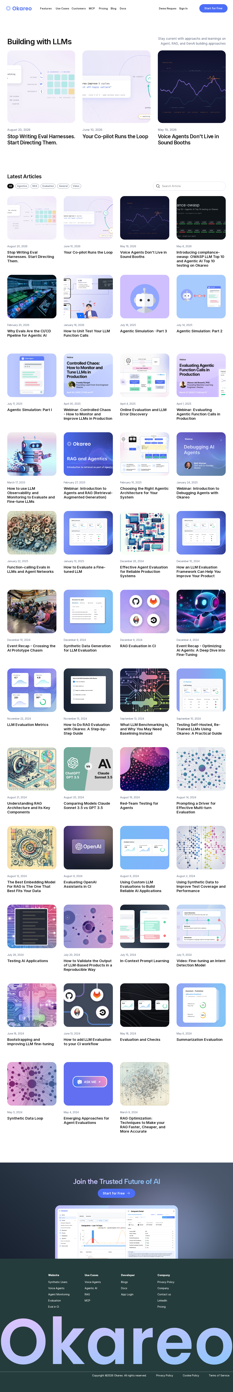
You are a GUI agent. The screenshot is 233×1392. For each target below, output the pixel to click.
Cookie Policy (191, 1375)
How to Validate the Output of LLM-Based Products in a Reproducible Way (88, 965)
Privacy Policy (165, 1282)
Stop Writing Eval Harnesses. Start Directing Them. (41, 139)
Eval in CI (53, 1306)
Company (163, 1288)
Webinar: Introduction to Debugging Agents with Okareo (198, 492)
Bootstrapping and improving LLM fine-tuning (30, 1041)
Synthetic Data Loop (25, 1118)
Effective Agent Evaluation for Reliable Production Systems (144, 571)
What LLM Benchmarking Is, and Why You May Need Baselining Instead (145, 729)
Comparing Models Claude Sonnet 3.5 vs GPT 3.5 (87, 805)
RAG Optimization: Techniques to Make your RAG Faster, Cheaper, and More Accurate (143, 1125)
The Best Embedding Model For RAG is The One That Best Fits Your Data (31, 886)
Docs (123, 8)
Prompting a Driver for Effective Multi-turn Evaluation (197, 807)
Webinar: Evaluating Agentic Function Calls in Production (199, 414)
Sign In (183, 8)
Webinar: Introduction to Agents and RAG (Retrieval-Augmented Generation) (88, 492)
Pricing (103, 8)
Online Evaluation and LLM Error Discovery (143, 412)
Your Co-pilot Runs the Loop (115, 136)
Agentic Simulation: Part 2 (199, 331)
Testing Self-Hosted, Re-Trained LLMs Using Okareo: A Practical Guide (199, 729)
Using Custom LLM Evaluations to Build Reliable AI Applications (140, 886)
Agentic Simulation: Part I (29, 410)
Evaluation (54, 1300)
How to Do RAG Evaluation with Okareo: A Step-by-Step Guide (87, 729)
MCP (92, 8)
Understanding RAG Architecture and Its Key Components (29, 807)
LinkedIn (162, 1300)
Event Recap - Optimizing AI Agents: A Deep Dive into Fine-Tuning (201, 650)
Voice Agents (56, 1288)
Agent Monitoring (59, 1294)
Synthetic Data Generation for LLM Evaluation (88, 648)
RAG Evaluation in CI (138, 646)
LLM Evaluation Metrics (27, 724)
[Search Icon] (189, 186)
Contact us (164, 1294)
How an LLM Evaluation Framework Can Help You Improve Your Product (199, 571)
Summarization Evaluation (200, 1039)
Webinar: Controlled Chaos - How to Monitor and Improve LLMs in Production (88, 414)
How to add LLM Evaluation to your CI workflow (88, 1041)
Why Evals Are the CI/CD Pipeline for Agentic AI (29, 333)
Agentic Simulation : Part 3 (143, 331)
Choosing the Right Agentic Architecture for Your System (145, 492)
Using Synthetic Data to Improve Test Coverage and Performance (201, 886)
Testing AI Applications (27, 961)
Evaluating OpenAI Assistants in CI (80, 884)
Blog (113, 8)
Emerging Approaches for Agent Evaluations (87, 1120)
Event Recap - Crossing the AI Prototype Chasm (31, 648)
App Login (127, 1294)
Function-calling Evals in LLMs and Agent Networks (30, 569)
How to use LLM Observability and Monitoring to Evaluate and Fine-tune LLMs (31, 495)
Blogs (124, 1282)
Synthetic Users (57, 1282)
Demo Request (168, 8)
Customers (79, 8)
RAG (87, 1294)
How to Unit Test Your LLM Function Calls (87, 333)
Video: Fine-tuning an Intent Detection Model (201, 963)
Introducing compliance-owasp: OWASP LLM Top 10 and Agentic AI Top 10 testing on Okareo (201, 259)
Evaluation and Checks (140, 1039)
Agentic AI (91, 1288)
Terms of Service (219, 1375)
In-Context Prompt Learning (144, 961)
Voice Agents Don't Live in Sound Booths (189, 139)
